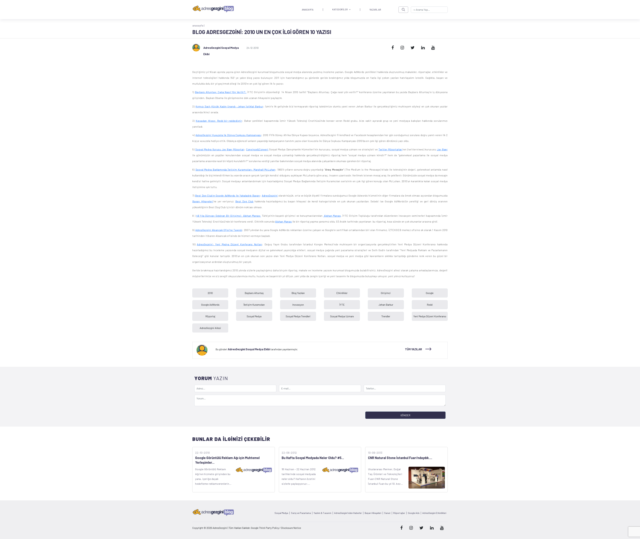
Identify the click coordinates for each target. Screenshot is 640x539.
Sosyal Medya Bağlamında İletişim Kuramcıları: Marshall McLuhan (235, 169)
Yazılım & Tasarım (322, 513)
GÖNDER (405, 415)
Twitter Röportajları (390, 149)
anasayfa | (198, 25)
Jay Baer (442, 149)
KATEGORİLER (340, 9)
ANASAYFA (308, 9)
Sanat (387, 513)
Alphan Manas (332, 215)
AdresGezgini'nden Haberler (348, 513)
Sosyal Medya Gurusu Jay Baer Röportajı (219, 149)
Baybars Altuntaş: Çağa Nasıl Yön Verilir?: (220, 92)
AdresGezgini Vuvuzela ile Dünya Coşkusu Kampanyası (228, 135)
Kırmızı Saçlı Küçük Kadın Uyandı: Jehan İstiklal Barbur (229, 106)
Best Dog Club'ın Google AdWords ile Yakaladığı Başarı (227, 195)
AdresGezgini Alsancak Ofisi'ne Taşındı (218, 230)
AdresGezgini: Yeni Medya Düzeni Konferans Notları (229, 244)
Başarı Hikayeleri (202, 201)
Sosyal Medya (281, 513)
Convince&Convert (257, 149)
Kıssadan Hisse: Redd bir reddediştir (219, 120)
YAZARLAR (375, 9)
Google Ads (414, 513)
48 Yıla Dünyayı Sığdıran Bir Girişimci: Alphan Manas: (228, 215)
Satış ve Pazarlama (301, 513)
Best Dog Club (244, 201)
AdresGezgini (270, 195)
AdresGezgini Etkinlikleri (434, 513)
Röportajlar (399, 513)
